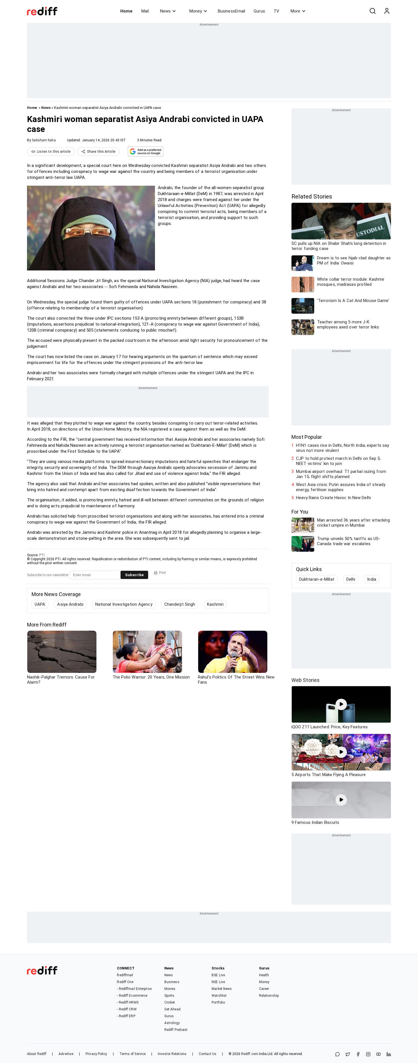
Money (195, 11)
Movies (170, 989)
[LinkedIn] (388, 1054)
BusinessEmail (231, 11)
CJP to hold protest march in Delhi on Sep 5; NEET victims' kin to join (338, 461)
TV (276, 11)
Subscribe (134, 575)
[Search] (372, 11)
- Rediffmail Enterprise (134, 989)
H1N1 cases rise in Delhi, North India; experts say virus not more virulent (342, 448)
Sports (169, 996)
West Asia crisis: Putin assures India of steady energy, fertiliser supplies (340, 487)
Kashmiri (215, 604)
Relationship (269, 996)
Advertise (66, 1054)
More (295, 11)
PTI (42, 555)
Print (162, 573)
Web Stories (305, 680)
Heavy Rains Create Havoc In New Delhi (333, 497)
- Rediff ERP (126, 1016)
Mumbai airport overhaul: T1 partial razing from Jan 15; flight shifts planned (341, 474)
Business (171, 982)
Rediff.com (249, 1054)
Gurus (259, 11)
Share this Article (101, 152)
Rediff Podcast (175, 1030)
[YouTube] (378, 1054)
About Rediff (36, 1054)
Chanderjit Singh (179, 604)
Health (264, 975)
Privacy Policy (96, 1054)
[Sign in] (386, 11)
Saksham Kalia (43, 140)
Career (264, 989)
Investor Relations (172, 1054)
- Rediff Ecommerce (132, 996)
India (371, 579)
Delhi (350, 579)
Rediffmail (125, 975)
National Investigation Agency (123, 604)
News (165, 11)
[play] (341, 704)
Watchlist (219, 996)
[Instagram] (368, 1054)
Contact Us (207, 1054)
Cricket (169, 1002)
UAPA (40, 604)
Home (126, 11)
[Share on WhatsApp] (337, 1054)
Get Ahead (172, 1009)
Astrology (172, 1023)
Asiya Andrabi (70, 604)
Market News (222, 989)
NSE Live (218, 982)
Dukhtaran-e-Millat (316, 579)
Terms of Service (132, 1054)
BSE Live (218, 975)
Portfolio (218, 1002)
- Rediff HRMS (127, 1002)
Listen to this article (54, 152)
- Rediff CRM (126, 1009)
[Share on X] (347, 1054)
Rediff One (125, 982)
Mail (145, 11)
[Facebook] (358, 1054)
